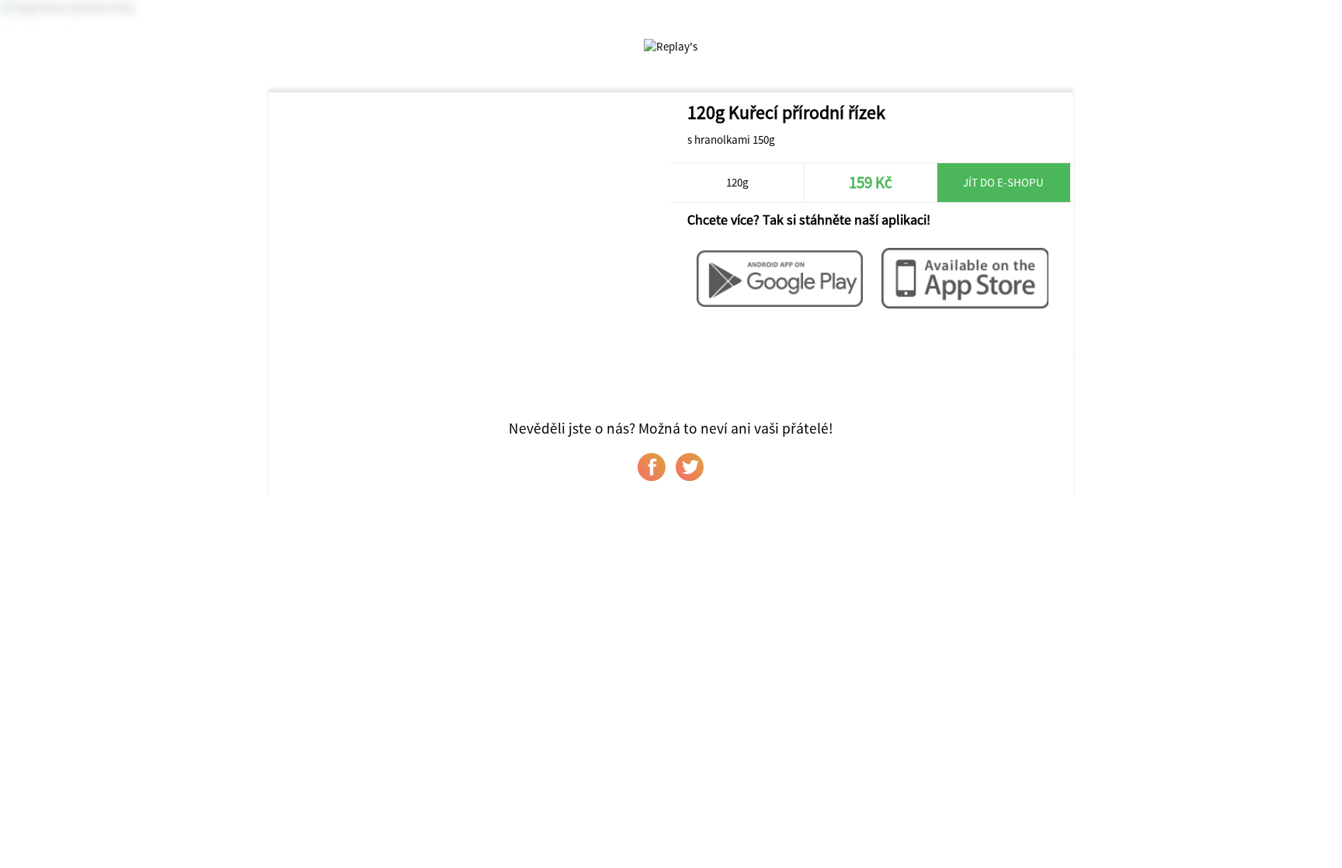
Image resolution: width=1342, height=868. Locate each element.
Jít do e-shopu (1003, 182)
